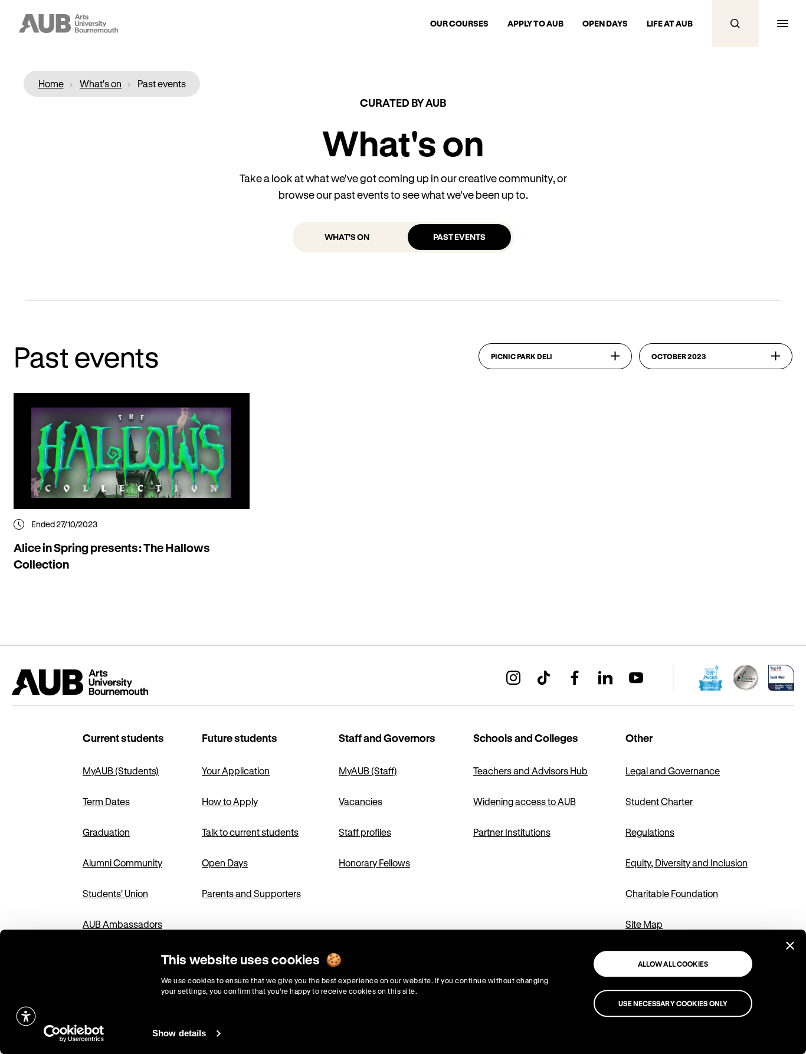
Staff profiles (365, 832)
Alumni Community (122, 862)
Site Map (644, 924)
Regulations (649, 832)
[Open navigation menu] (782, 23)
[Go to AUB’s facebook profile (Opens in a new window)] (575, 678)
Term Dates (106, 801)
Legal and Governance (672, 770)
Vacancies (360, 801)
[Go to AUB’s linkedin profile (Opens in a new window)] (605, 678)
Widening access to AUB (524, 801)
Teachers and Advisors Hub (530, 770)
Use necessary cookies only (673, 1003)
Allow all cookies (673, 964)
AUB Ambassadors (122, 924)
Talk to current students (250, 832)
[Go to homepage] (106, 682)
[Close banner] (790, 945)
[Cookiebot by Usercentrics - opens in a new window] (74, 1033)
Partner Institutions (512, 832)
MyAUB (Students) (121, 770)
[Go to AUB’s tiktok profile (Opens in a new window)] (544, 678)
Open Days (225, 862)
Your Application (236, 770)
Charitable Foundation (671, 893)
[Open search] (735, 23)
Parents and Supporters (251, 893)
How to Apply (230, 801)
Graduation (106, 832)
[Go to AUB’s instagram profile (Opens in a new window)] (513, 678)
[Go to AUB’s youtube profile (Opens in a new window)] (636, 678)
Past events (459, 237)
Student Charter (659, 801)
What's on (347, 237)
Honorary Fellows (374, 862)
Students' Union (115, 893)
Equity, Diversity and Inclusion (686, 862)
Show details (179, 1033)
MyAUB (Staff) (368, 770)
